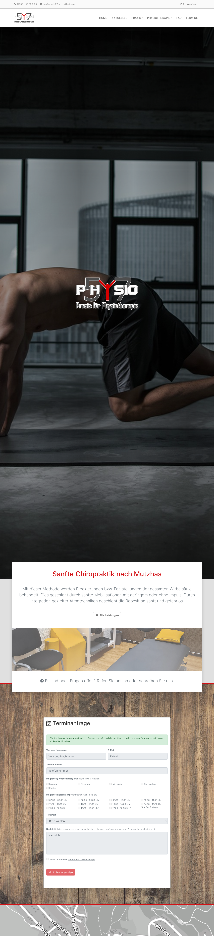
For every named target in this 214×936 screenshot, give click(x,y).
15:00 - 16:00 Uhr (58, 808)
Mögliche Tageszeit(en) (71, 794)
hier (68, 741)
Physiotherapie (158, 18)
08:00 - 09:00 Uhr (90, 800)
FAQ (179, 18)
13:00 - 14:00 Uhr (121, 804)
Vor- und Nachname (56, 750)
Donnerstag (150, 784)
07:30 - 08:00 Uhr (58, 800)
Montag (53, 784)
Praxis (136, 18)
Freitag (52, 788)
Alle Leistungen (109, 615)
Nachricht (100, 829)
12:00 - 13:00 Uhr (89, 804)
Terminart (51, 815)
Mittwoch (117, 784)
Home (103, 18)
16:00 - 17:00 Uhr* (90, 808)
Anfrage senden (62, 872)
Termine (192, 18)
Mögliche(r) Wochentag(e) (73, 778)
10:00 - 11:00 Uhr (152, 800)
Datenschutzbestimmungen (81, 859)
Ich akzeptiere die (72, 859)
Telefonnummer (54, 764)
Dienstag (85, 784)
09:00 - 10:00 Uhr (121, 800)
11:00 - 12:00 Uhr (58, 804)
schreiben (148, 680)
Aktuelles (119, 18)
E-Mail (111, 750)
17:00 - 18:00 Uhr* (122, 808)
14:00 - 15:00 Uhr (153, 804)
